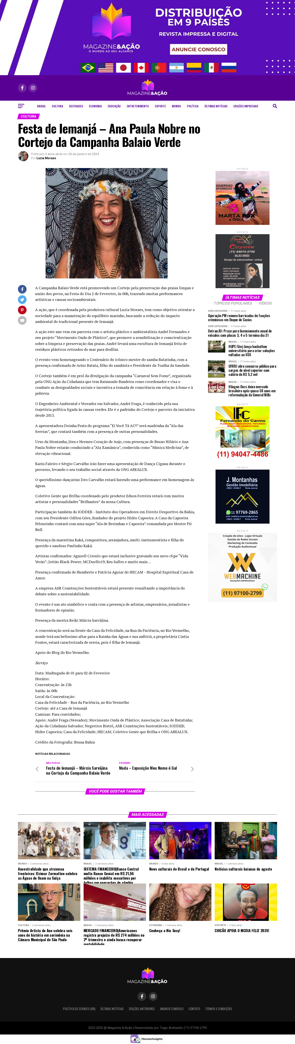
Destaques (76, 106)
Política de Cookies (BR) (79, 1008)
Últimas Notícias (216, 106)
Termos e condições (218, 1008)
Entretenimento (138, 106)
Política (192, 106)
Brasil (41, 106)
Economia (95, 106)
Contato (194, 1008)
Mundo (176, 106)
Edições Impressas (245, 106)
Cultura (57, 106)
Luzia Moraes (46, 158)
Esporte (160, 106)
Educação (114, 106)
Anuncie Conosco (171, 1008)
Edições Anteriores (142, 1008)
